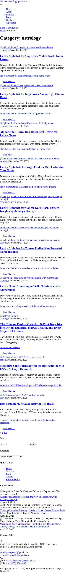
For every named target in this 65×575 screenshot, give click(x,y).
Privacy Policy (13, 479)
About (9, 12)
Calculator (11, 22)
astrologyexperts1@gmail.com (14, 552)
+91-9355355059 (14, 560)
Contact (9, 20)
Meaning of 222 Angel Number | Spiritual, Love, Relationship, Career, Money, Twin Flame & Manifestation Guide (30, 525)
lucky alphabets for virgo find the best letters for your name (28, 187)
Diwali (8, 347)
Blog (8, 17)
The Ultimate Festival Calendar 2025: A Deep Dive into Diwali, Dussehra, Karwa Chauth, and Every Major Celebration (31, 328)
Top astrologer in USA (51, 385)
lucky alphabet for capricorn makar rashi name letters (25, 75)
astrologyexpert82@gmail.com (14, 555)
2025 (2, 347)
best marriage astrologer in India (32, 420)
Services (10, 14)
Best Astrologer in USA (28, 385)
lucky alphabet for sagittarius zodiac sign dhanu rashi (25, 113)
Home (9, 9)
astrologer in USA (8, 385)
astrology (4, 50)
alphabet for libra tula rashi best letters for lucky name (25, 149)
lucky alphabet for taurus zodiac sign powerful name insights (29, 268)
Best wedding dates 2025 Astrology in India (27, 403)
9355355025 (29, 560)
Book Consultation (9, 28)
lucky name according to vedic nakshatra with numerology (28, 306)
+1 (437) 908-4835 (17, 563)
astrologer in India (8, 420)
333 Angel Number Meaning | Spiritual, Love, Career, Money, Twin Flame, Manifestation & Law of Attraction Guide (32, 511)
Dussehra (15, 347)
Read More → (9, 81)
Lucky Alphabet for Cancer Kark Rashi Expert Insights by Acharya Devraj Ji (29, 209)
